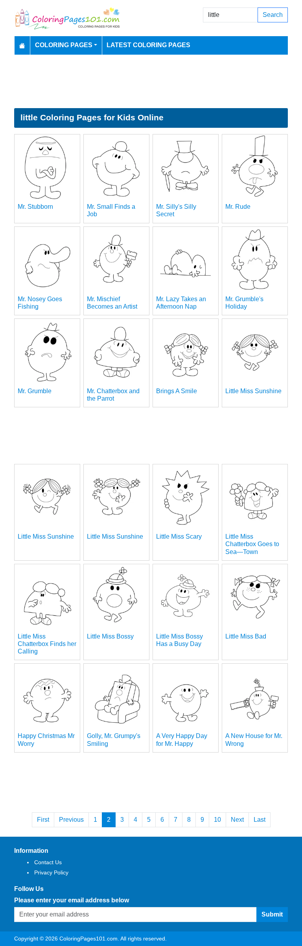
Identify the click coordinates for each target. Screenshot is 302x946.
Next (237, 819)
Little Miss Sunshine (253, 391)
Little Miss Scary (179, 536)
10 (217, 819)
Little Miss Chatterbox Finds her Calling (47, 644)
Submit (272, 914)
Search (273, 14)
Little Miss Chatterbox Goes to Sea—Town (252, 544)
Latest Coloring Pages (148, 45)
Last (259, 819)
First (43, 819)
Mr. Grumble (35, 391)
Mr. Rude (237, 206)
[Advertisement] (151, 81)
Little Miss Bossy (110, 636)
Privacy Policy (51, 872)
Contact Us (48, 862)
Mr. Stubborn (35, 206)
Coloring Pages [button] (63, 45)
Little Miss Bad (245, 636)
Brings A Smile (176, 391)
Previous (71, 819)
